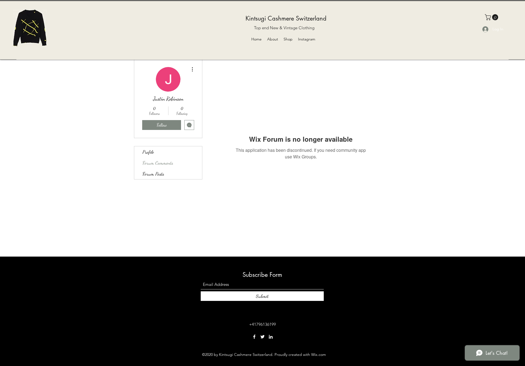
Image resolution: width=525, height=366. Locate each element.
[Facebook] (254, 336)
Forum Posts (153, 174)
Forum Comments (157, 163)
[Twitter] (262, 336)
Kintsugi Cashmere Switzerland (286, 18)
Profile (148, 152)
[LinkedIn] (270, 336)
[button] (492, 17)
